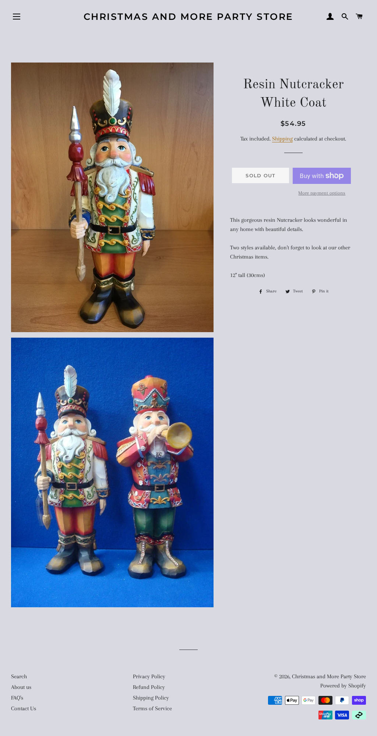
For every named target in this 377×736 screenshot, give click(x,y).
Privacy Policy (149, 676)
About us (21, 687)
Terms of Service (152, 708)
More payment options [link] (321, 193)
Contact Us (23, 708)
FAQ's (17, 697)
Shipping (282, 138)
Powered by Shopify (343, 685)
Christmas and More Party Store (188, 16)
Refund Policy (149, 687)
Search (19, 676)
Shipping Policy (151, 697)
